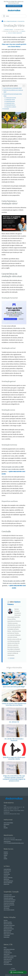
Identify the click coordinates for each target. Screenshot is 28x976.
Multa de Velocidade (8, 923)
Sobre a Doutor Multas (8, 822)
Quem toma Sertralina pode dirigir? (14, 686)
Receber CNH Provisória (8, 957)
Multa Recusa (6, 879)
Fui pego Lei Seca (7, 870)
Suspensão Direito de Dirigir (9, 896)
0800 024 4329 (18, 839)
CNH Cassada (6, 908)
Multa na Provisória (8, 922)
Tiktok (5, 857)
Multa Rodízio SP (7, 932)
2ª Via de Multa (7, 935)
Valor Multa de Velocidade (9, 925)
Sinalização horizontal (11, 97)
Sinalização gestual (10, 101)
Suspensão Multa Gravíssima (9, 899)
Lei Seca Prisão (7, 874)
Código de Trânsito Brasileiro (15, 33)
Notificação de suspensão (9, 904)
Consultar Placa (7, 951)
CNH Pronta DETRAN (8, 964)
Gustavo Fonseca (9, 29)
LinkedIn (5, 858)
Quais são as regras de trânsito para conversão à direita (14, 758)
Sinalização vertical (10, 99)
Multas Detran (6, 937)
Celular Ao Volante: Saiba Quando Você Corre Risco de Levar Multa (14, 704)
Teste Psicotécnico (7, 961)
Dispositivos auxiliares (11, 107)
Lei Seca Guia (6, 872)
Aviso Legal (13, 968)
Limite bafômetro (7, 869)
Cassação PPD (7, 906)
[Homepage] (14, 10)
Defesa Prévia (6, 884)
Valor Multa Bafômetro (8, 881)
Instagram (12, 658)
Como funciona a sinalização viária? (13, 88)
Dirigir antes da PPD (8, 959)
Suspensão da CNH (8, 894)
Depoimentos (6, 824)
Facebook (6, 853)
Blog (5, 826)
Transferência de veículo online (10, 956)
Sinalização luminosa (10, 105)
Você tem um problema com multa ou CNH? (13, 91)
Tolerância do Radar (8, 927)
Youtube (5, 855)
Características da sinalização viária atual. (13, 95)
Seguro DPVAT (7, 954)
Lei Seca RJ (6, 875)
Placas (5, 947)
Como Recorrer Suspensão (9, 901)
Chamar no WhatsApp (18, 972)
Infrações (5, 920)
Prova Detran (6, 962)
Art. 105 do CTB (14, 722)
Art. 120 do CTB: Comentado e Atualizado (14, 739)
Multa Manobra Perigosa (9, 928)
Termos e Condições (13, 970)
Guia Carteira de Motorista (9, 949)
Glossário (6, 827)
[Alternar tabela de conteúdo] (23, 86)
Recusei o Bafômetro (8, 882)
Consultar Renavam (8, 952)
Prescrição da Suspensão (9, 903)
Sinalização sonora (10, 103)
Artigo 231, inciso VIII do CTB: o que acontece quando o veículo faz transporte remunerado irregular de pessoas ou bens (14, 778)
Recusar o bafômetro (8, 877)
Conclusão (6, 108)
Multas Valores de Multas (9, 933)
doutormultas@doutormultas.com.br (16, 843)
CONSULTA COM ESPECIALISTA (14, 5)
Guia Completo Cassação (9, 909)
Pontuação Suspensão (8, 898)
